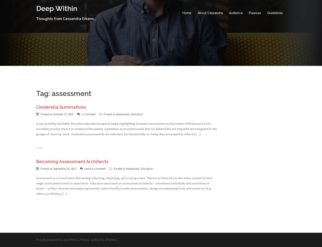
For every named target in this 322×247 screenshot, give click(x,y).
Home (186, 13)
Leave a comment (95, 169)
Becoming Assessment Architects (72, 161)
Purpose (255, 13)
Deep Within (56, 8)
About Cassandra (210, 13)
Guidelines (275, 13)
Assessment (122, 114)
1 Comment (88, 114)
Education (137, 114)
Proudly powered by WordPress (57, 240)
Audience (236, 13)
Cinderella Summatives (61, 107)
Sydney (95, 240)
